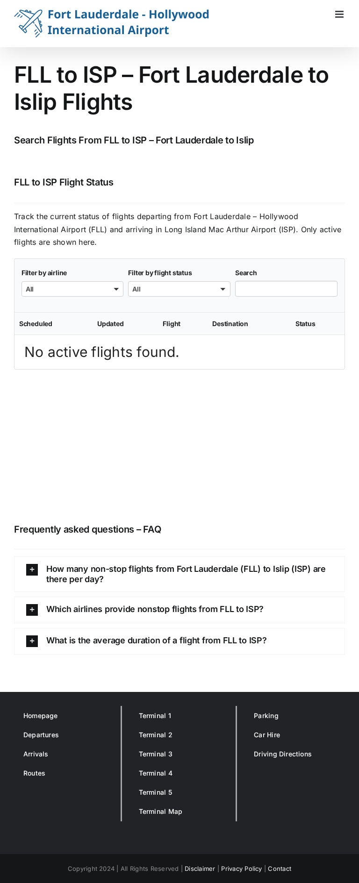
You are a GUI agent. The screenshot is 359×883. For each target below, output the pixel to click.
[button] (179, 574)
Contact (279, 868)
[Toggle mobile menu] (340, 14)
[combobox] (73, 289)
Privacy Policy (241, 868)
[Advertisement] (179, 444)
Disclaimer (200, 868)
